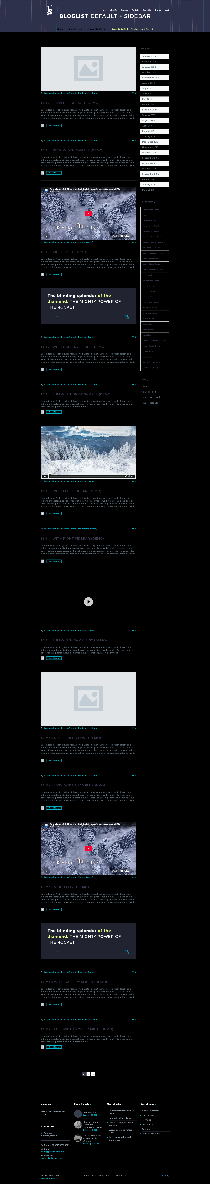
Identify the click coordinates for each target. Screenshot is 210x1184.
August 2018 (148, 120)
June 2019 (147, 94)
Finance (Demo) (86, 337)
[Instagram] (168, 1175)
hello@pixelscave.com (52, 1151)
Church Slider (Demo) (151, 264)
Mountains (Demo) (87, 529)
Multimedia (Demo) (88, 93)
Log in (146, 386)
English (158, 10)
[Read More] (88, 306)
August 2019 (148, 83)
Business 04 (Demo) (151, 226)
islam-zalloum (51, 93)
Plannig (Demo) (149, 330)
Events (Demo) (68, 93)
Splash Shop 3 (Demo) (152, 346)
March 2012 (148, 190)
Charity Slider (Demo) (152, 248)
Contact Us (147, 10)
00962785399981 (60, 1145)
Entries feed (149, 392)
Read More (54, 126)
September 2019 (150, 78)
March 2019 (148, 104)
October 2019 (149, 72)
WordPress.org (150, 403)
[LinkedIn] (165, 1175)
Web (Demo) (147, 357)
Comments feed (151, 397)
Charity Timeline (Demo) (153, 253)
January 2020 (149, 67)
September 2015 (150, 158)
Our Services (148, 1115)
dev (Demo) (147, 275)
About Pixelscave (150, 1111)
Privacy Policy (104, 1175)
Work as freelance (151, 1133)
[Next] (93, 1074)
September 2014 (150, 174)
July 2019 (146, 88)
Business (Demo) (150, 220)
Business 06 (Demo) (151, 231)
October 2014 (149, 168)
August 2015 (148, 163)
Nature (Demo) (149, 319)
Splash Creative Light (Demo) (155, 340)
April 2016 (147, 126)
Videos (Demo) (85, 242)
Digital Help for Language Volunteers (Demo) (92, 1125)
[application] (88, 601)
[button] (42, 125)
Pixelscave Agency (49, 1178)
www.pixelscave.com (51, 1158)
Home (104, 10)
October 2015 (149, 152)
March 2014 (148, 179)
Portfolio (135, 10)
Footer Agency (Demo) (152, 302)
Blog (144, 215)
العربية (167, 10)
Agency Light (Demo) (151, 209)
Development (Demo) (151, 280)
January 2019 (148, 115)
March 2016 (148, 131)
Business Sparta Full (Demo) (154, 242)
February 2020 (149, 61)
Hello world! (89, 1112)
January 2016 (148, 136)
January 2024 (149, 56)
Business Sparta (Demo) (153, 237)
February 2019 (149, 110)
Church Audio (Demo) (151, 259)
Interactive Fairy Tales (120, 1118)
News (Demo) (148, 324)
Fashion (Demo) (149, 291)
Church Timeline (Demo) (153, 269)
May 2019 (147, 99)
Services (124, 10)
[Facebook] (163, 1175)
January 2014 (148, 184)
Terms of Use (121, 1175)
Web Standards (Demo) (152, 362)
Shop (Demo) (148, 335)
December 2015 (150, 142)
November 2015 (150, 147)
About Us (113, 10)
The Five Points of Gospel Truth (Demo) (92, 1138)
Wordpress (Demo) (150, 368)
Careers (146, 1129)
